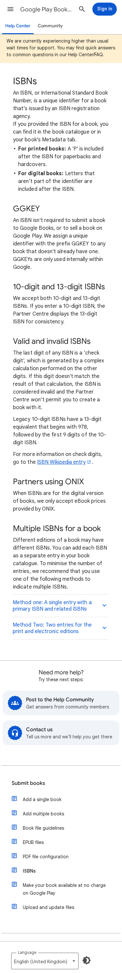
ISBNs (29, 871)
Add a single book (42, 799)
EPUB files (33, 842)
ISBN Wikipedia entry (61, 462)
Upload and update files (48, 907)
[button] (10, 9)
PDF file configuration (46, 857)
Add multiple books (43, 814)
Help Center (18, 26)
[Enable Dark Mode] (86, 960)
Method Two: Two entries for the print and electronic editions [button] (52, 628)
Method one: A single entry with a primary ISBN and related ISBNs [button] (52, 605)
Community (50, 26)
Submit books (28, 783)
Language (27, 952)
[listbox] (45, 961)
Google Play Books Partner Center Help (46, 9)
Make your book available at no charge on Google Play (64, 889)
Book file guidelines (43, 828)
